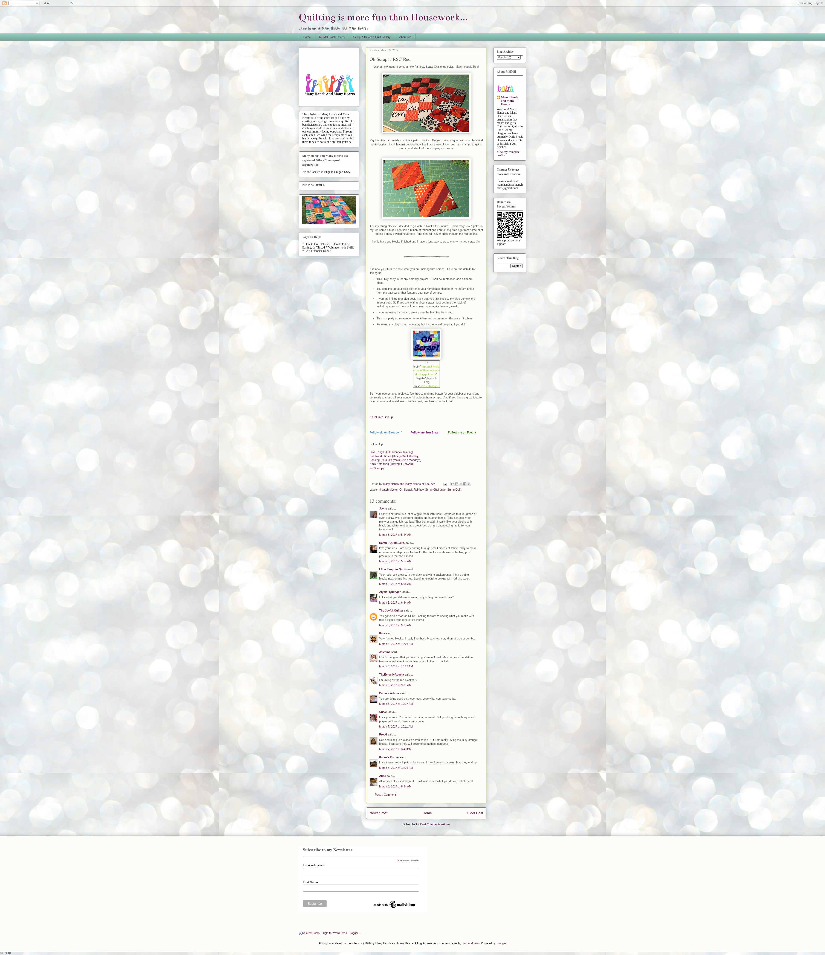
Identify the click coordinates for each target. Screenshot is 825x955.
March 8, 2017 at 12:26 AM (396, 767)
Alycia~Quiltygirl (390, 591)
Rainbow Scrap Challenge (430, 489)
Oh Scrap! (405, 489)
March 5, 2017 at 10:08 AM (396, 643)
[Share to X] (461, 484)
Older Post (475, 813)
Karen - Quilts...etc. (392, 543)
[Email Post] (445, 483)
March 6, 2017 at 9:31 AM (395, 685)
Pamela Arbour (389, 693)
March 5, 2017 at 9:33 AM (395, 625)
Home (307, 37)
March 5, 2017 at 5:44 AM (395, 534)
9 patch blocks (388, 489)
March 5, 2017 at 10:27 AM (396, 666)
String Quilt (454, 489)
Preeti (383, 734)
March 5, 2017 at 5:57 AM (395, 561)
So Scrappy (377, 468)
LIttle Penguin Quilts (393, 569)
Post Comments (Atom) (435, 824)
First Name (310, 882)
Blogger (501, 943)
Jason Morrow (470, 943)
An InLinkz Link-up (381, 417)
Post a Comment (385, 794)
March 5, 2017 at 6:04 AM (395, 584)
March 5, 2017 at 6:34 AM (395, 602)
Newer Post (378, 813)
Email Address (314, 865)
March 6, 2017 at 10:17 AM (396, 703)
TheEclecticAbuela (391, 674)
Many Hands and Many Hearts (509, 101)
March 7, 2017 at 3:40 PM (395, 749)
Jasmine (384, 652)
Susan (383, 712)
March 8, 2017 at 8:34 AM (395, 786)
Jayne (383, 508)
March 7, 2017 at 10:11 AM (396, 726)
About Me (405, 37)
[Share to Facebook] (465, 484)
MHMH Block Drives (332, 37)
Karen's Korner (389, 757)
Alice (382, 776)
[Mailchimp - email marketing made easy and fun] (395, 908)
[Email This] (453, 484)
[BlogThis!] (457, 484)
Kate (382, 633)
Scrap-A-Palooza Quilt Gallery (372, 37)
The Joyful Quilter (391, 610)
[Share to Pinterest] (469, 484)
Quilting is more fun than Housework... (383, 17)
